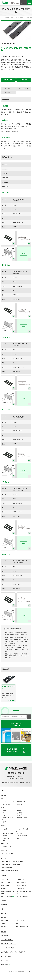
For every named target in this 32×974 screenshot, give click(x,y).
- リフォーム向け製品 (7, 853)
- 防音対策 (18, 838)
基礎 (12, 17)
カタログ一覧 (4, 879)
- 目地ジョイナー (6, 815)
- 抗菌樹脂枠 (5, 829)
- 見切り (4, 840)
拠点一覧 (28, 782)
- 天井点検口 (19, 833)
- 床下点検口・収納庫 (7, 833)
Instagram (4, 904)
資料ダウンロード (21, 882)
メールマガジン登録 (22, 896)
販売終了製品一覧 (21, 885)
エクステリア (4, 843)
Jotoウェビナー (21, 879)
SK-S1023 (4, 173)
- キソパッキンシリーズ (8, 802)
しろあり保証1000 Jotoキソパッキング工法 (12, 862)
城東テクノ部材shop (6, 896)
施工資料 (24, 80)
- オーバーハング (6, 813)
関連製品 (7, 92)
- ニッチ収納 (5, 838)
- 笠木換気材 (19, 813)
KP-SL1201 (5, 177)
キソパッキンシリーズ (20, 17)
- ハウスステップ (6, 846)
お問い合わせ (14, 782)
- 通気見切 (18, 810)
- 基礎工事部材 (6, 804)
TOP (2, 17)
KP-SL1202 (5, 182)
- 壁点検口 (4, 835)
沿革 (17, 923)
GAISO (2, 807)
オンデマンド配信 (5, 882)
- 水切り (4, 810)
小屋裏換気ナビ (21, 888)
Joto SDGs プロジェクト (22, 926)
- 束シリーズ (19, 804)
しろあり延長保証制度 (6, 868)
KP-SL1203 (5, 186)
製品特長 (7, 88)
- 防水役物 (19, 815)
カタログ (9, 80)
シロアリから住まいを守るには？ (9, 871)
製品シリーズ (22, 88)
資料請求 (22, 782)
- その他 (4, 822)
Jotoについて (4, 921)
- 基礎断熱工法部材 (21, 802)
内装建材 (3, 826)
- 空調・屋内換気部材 (21, 835)
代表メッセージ (20, 921)
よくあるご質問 (6, 782)
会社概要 (3, 923)
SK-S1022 (4, 169)
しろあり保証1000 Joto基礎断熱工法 (10, 865)
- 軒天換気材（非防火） (22, 817)
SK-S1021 (4, 164)
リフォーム (4, 850)
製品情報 (7, 17)
